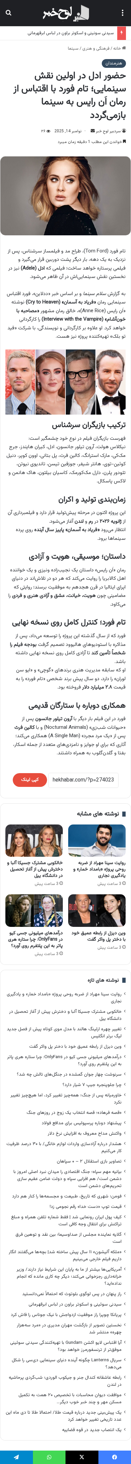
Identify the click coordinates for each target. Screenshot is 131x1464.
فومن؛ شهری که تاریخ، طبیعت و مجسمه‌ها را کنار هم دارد (67, 1196)
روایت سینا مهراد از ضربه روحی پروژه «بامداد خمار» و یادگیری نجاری (99, 869)
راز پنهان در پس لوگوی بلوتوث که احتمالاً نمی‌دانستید (72, 1293)
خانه (117, 48)
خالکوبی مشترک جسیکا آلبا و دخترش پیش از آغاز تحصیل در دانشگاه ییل (35, 869)
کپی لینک (30, 780)
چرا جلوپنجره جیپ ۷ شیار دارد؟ (92, 1084)
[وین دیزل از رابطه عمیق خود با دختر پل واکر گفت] (97, 910)
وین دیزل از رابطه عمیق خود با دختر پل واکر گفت (99, 936)
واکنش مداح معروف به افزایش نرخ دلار (85, 1133)
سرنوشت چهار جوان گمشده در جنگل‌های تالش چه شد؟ (69, 1074)
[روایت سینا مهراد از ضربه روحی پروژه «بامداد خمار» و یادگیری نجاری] (97, 840)
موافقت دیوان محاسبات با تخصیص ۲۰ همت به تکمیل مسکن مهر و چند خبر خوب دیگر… (70, 1398)
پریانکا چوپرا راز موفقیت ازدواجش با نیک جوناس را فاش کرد (66, 1314)
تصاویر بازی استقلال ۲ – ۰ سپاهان (89, 1161)
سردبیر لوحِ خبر (108, 131)
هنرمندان (113, 63)
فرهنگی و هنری (96, 48)
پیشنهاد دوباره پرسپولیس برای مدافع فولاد (82, 1123)
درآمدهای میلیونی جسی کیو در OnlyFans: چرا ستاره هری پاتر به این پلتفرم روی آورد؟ (35, 940)
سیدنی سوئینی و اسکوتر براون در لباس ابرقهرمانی (71, 33)
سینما (73, 48)
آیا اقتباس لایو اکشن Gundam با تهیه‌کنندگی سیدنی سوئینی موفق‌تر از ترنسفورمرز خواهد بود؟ (66, 1346)
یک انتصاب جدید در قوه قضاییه (92, 1429)
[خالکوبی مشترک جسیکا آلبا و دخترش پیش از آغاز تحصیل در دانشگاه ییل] (34, 840)
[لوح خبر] (65, 13)
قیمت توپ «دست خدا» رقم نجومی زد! (86, 1206)
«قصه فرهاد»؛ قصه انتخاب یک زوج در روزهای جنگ (74, 1112)
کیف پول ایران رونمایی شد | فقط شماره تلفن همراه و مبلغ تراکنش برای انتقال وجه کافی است (66, 1221)
